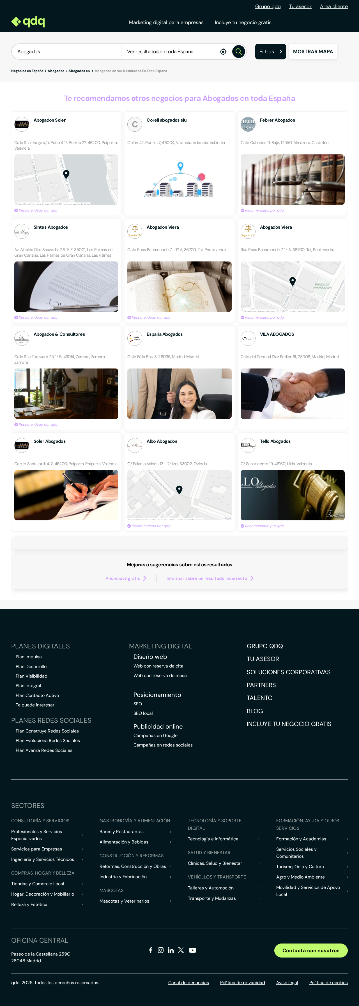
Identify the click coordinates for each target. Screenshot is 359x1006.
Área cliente (334, 6)
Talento (260, 698)
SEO (138, 704)
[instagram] (161, 951)
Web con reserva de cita (158, 666)
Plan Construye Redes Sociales (47, 731)
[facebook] (151, 951)
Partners (261, 685)
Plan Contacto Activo (37, 695)
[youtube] (192, 952)
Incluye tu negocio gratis (243, 22)
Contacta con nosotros (311, 950)
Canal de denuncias (188, 983)
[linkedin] (171, 951)
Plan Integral (28, 686)
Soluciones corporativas (289, 672)
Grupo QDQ (265, 646)
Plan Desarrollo (31, 666)
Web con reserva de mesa (160, 675)
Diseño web (150, 656)
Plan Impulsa (29, 657)
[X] (181, 951)
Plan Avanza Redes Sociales (44, 750)
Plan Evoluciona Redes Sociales (48, 740)
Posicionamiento (157, 695)
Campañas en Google (156, 735)
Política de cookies (328, 983)
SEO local (143, 713)
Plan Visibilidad (31, 676)
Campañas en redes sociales (163, 745)
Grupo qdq (268, 6)
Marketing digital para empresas (166, 22)
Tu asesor (300, 6)
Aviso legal (287, 983)
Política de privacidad (242, 983)
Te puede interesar (35, 705)
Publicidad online (158, 726)
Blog (255, 711)
